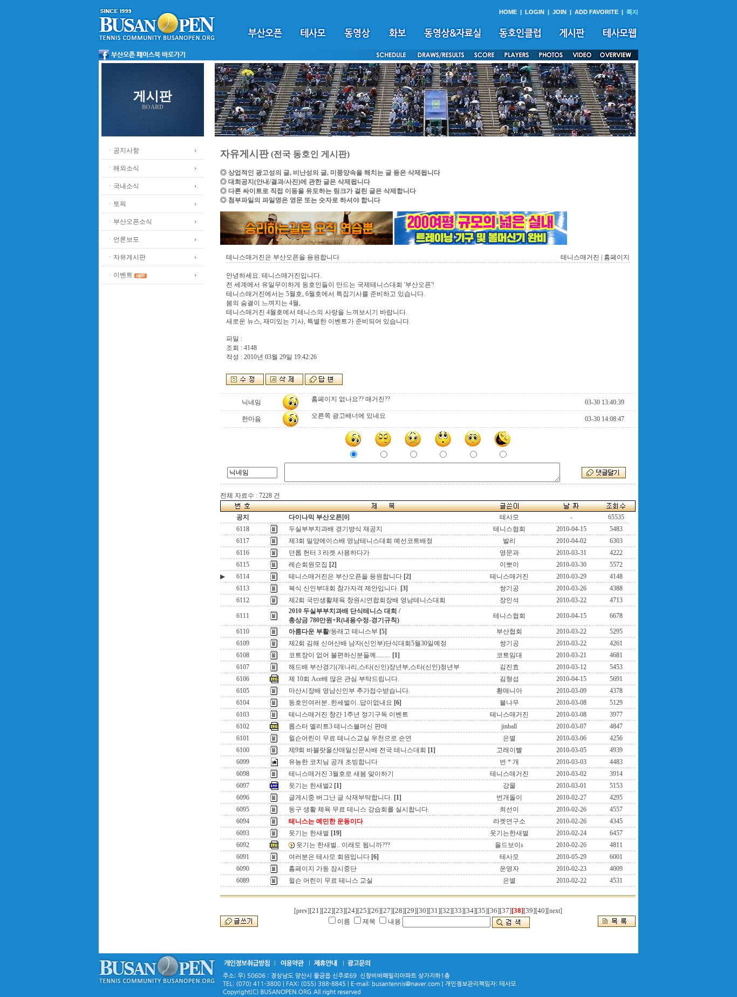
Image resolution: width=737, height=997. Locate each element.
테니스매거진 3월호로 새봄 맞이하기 (341, 774)
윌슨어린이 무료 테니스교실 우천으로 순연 (350, 738)
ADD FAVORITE (596, 12)
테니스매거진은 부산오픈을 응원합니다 (345, 576)
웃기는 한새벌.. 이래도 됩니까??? (343, 845)
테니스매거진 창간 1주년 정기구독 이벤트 (348, 714)
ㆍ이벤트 (120, 275)
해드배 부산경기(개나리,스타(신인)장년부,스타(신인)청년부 (374, 667)
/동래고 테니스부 (333, 631)
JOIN (559, 12)
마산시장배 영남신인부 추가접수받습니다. (349, 691)
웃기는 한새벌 (309, 833)
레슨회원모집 (308, 564)
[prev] (302, 911)
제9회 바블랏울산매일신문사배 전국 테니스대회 (357, 750)
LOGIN (534, 12)
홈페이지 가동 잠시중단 (323, 868)
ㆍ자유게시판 (126, 257)
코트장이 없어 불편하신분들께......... (340, 655)
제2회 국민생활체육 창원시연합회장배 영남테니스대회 (367, 600)
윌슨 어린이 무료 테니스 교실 (331, 880)
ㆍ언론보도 (123, 239)
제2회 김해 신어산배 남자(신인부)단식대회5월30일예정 (368, 643)
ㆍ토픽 (116, 204)
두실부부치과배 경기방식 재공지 (336, 529)
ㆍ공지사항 (123, 150)
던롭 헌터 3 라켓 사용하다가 (329, 552)
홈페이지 (617, 257)
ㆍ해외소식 (123, 168)
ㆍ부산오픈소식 (129, 221)
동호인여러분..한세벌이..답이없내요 (340, 702)
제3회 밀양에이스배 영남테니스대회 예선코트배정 (361, 541)
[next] (554, 911)
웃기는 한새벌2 (310, 785)
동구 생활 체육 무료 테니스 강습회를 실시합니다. (359, 809)
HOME (508, 12)
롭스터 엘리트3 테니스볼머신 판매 (338, 726)
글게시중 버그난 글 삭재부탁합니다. (340, 797)
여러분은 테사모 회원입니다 (329, 857)
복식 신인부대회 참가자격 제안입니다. (344, 588)
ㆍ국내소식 (123, 186)
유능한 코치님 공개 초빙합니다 (333, 762)
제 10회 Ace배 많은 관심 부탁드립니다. (344, 679)
